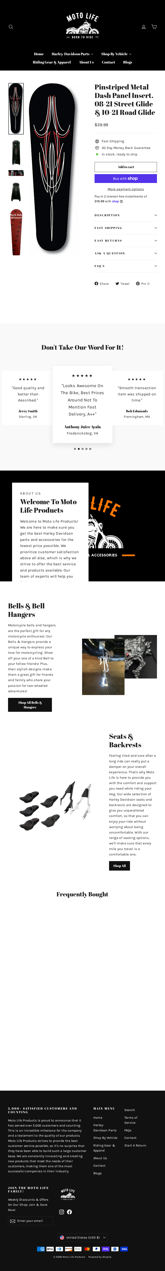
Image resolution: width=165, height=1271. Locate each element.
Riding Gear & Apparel (52, 62)
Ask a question (110, 253)
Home (39, 53)
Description (107, 215)
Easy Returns (108, 240)
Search (129, 1110)
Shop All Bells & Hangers (30, 704)
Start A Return (135, 1145)
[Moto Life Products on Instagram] (61, 1211)
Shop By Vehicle (114, 53)
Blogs (127, 62)
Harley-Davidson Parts (71, 53)
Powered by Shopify (99, 1256)
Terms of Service (130, 1120)
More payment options (126, 189)
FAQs (128, 1130)
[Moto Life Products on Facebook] (69, 1211)
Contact (108, 62)
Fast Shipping (108, 228)
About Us (86, 62)
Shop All (119, 866)
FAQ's (100, 266)
